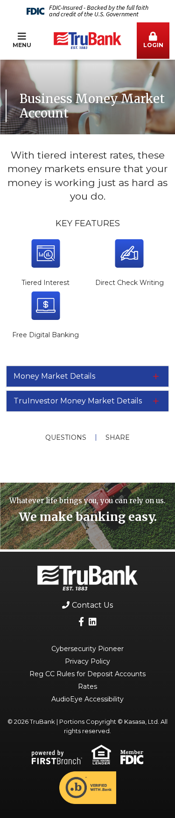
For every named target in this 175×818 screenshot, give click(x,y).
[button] (153, 40)
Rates (87, 686)
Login (153, 45)
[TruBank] (87, 39)
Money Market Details (54, 376)
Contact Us (92, 605)
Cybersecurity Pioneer (87, 649)
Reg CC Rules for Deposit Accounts (87, 674)
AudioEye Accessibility (87, 699)
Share (117, 437)
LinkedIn (93, 621)
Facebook (81, 621)
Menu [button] (22, 45)
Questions (65, 437)
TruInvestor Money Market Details (78, 400)
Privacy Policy (87, 661)
